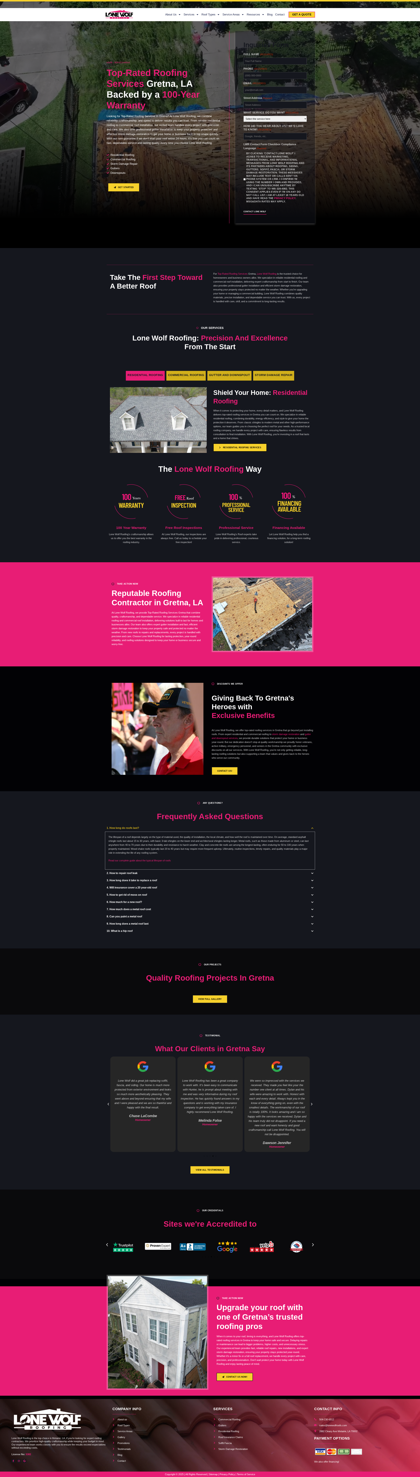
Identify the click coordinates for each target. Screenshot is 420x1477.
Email (254, 83)
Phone (255, 68)
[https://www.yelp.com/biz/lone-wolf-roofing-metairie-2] (192, 1247)
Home (110, 62)
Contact (280, 14)
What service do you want (271, 112)
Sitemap (213, 1474)
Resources (253, 14)
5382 (28, 1454)
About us (171, 14)
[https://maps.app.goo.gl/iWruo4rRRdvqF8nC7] (158, 1247)
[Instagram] (19, 1461)
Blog (270, 14)
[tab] (145, 376)
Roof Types (208, 14)
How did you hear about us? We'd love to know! (273, 128)
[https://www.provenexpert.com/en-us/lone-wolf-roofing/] (296, 1247)
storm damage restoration (286, 734)
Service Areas (231, 14)
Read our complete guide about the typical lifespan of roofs (139, 860)
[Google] (24, 1461)
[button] (108, 1104)
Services (189, 14)
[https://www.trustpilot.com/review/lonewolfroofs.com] (262, 1247)
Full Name (258, 54)
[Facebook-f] (13, 1461)
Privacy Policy (284, 198)
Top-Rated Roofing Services (233, 273)
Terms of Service (246, 1474)
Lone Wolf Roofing (266, 273)
